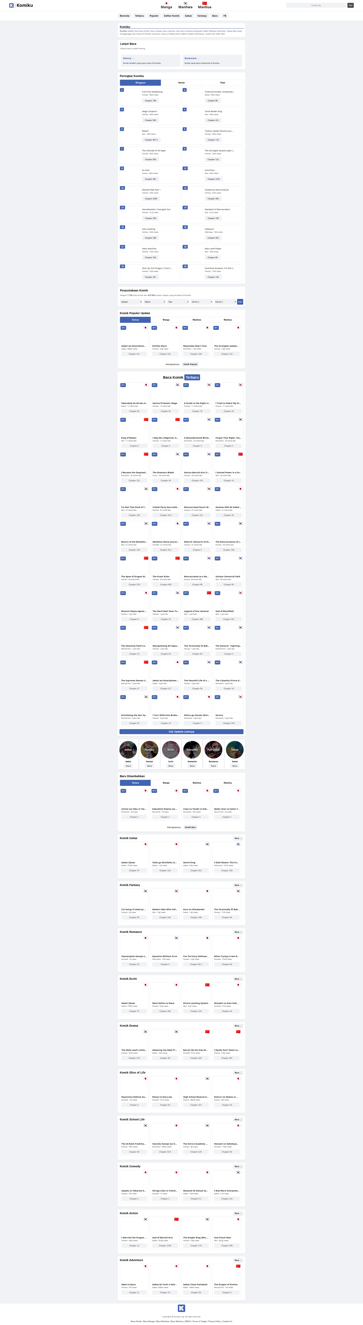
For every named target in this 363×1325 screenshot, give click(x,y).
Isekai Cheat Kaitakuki (195, 1284)
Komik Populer (190, 364)
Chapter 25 (229, 515)
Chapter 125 (134, 515)
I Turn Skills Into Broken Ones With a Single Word (166, 715)
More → (238, 838)
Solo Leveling (148, 228)
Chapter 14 (166, 723)
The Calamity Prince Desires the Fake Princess (229, 680)
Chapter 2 (228, 446)
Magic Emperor (149, 111)
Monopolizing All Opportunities (166, 645)
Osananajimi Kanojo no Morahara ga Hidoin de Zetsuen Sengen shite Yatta (134, 956)
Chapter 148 (228, 550)
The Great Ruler (161, 576)
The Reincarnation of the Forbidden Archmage (229, 541)
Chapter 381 (150, 179)
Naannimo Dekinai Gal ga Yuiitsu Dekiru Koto (134, 1096)
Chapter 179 (196, 1245)
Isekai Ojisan (128, 862)
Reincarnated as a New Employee (197, 576)
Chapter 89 (213, 257)
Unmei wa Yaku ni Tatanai (134, 808)
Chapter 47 (134, 688)
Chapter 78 (197, 411)
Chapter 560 (150, 159)
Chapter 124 (227, 1199)
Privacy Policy (214, 1321)
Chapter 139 (228, 723)
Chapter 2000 (151, 198)
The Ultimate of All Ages (154, 150)
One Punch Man (222, 1237)
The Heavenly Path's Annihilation (134, 645)
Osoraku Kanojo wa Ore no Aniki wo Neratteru (165, 1143)
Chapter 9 (134, 619)
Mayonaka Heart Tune (195, 345)
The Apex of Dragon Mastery (134, 576)
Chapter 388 (197, 619)
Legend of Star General (196, 611)
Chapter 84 (227, 964)
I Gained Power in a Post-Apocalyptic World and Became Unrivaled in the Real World (229, 472)
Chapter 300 (213, 198)
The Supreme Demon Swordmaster (134, 680)
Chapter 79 (134, 870)
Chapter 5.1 (196, 1199)
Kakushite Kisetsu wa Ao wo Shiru (165, 808)
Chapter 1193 (165, 1245)
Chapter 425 (196, 1058)
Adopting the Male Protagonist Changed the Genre (165, 1050)
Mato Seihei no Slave (163, 1003)
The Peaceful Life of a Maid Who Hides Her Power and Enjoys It (197, 680)
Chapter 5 (134, 446)
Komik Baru (190, 827)
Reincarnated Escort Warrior (197, 507)
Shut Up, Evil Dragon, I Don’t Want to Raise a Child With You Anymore (157, 268)
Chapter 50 (197, 654)
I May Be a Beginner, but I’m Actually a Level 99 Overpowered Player (166, 437)
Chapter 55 (134, 411)
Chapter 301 (196, 870)
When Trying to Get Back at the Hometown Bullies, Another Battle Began (227, 956)
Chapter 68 (197, 584)
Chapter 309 (227, 1245)
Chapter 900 (150, 120)
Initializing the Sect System (134, 715)
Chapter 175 (134, 1058)
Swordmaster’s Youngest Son (156, 209)
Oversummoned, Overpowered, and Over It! (220, 91)
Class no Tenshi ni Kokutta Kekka (196, 808)
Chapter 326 (150, 257)
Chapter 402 (213, 238)
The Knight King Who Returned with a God (196, 1237)
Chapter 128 (196, 354)
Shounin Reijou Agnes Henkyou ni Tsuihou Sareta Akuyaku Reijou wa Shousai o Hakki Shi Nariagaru (134, 611)
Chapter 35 (196, 1292)
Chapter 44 (165, 1105)
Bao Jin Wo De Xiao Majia (196, 1050)
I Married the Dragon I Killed (134, 1237)
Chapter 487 (227, 1058)
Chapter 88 (213, 100)
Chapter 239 (134, 584)
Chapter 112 (197, 515)
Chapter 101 (134, 480)
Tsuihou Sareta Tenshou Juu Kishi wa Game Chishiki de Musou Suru (220, 130)
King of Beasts (128, 437)
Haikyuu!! (209, 228)
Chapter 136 (213, 277)
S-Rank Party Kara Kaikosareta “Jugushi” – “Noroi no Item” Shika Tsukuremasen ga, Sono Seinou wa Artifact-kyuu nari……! (166, 507)
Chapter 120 (197, 480)
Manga (166, 320)
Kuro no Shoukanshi (193, 909)
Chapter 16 (229, 688)
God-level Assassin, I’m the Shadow (220, 268)
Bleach (145, 130)
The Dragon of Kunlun (226, 1284)
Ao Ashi (146, 170)
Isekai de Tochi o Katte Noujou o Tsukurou (165, 1284)
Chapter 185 (165, 1011)
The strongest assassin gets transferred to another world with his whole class (220, 150)
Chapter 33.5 (165, 1152)
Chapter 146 (165, 917)
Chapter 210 (196, 1011)
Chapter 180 (150, 238)
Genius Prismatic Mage (165, 403)
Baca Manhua (177, 1321)
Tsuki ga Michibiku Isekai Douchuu (165, 862)
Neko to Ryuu (128, 1284)
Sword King (189, 862)
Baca (128, 765)
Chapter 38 (197, 688)
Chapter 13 (134, 654)
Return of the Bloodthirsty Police (134, 541)
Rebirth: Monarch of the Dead (197, 541)
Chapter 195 (213, 218)
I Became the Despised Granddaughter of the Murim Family (134, 472)
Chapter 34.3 (166, 515)
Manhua (228, 320)
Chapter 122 (213, 159)
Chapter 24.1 (166, 550)
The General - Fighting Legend (229, 645)
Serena (219, 715)
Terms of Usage (199, 1321)
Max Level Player (213, 248)
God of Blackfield (225, 611)
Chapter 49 (166, 480)
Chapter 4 (165, 446)
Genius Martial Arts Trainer (197, 472)
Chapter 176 (213, 140)
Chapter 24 (229, 411)
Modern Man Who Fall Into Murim (165, 909)
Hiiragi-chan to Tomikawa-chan (165, 1190)
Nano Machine (149, 248)
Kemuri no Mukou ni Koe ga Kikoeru (227, 1096)
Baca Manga (149, 1321)
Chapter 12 (134, 1245)
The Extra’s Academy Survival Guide (196, 1143)
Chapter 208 (150, 218)
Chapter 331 (228, 619)
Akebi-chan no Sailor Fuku (227, 808)
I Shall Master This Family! (227, 862)
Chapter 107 (150, 277)
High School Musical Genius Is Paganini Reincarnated (196, 1096)
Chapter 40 (165, 1058)
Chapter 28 (134, 1152)
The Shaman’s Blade (163, 472)
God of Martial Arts (162, 1237)
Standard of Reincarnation (217, 209)
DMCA (188, 1321)
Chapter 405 (165, 584)
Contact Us (227, 1321)
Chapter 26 (227, 1011)
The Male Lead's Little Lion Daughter (134, 1050)
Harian (181, 82)
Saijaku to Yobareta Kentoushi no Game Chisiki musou (134, 1190)
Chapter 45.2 (196, 964)
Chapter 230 (227, 870)
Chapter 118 (165, 870)
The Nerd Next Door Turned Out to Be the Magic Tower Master (166, 611)
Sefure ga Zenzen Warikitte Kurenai (197, 715)
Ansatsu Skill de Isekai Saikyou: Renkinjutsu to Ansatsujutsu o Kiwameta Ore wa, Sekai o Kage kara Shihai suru (229, 507)
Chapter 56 (227, 1152)
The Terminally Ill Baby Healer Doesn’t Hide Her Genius (197, 645)
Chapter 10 (229, 480)
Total (222, 82)
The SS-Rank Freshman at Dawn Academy (134, 1143)
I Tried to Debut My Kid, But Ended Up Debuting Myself (229, 403)
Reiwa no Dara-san (162, 1096)
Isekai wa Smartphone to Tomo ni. (134, 345)
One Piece (210, 170)
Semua (135, 320)
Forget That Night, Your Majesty (229, 437)
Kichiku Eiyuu (159, 345)
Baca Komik (136, 1321)
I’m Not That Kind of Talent (134, 507)
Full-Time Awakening (152, 91)
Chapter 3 (197, 446)
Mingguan (140, 82)
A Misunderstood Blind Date (197, 437)
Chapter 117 (134, 354)
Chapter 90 (229, 584)
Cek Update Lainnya (181, 731)
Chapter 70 (165, 1292)
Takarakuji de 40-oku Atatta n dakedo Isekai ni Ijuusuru (134, 403)
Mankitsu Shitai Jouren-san (166, 541)
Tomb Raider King (213, 111)
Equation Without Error (164, 956)
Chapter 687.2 (151, 140)
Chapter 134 (134, 550)
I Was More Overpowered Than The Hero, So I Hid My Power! (227, 1190)
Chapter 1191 (214, 179)
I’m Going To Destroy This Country (134, 909)
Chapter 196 (196, 917)
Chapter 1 (134, 817)
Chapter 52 (166, 654)
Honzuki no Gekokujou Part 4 (227, 1143)
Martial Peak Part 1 (151, 189)
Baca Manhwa (162, 1321)
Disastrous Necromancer (217, 189)
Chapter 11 (134, 1292)
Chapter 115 (165, 354)
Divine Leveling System (195, 1003)
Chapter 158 (150, 100)
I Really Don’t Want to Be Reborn (227, 1050)
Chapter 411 (213, 120)
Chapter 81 (166, 411)
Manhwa (197, 320)
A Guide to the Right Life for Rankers (197, 403)
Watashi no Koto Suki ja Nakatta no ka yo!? (227, 1003)
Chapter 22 (166, 619)
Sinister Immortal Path (228, 576)
